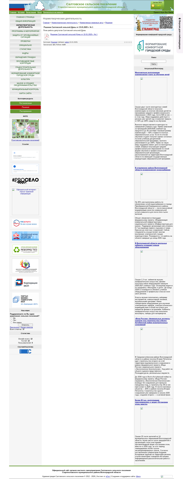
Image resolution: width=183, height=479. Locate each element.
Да (14, 318)
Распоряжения (25, 111)
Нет (14, 320)
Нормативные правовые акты (91, 23)
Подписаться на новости (53, 12)
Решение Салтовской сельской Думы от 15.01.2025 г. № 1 (73, 34)
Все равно (17, 323)
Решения (25, 107)
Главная (13, 12)
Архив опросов (27, 327)
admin (67, 42)
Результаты (14, 327)
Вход (40, 12)
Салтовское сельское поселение (25, 140)
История (21, 12)
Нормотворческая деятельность (65, 23)
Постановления (25, 103)
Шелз (138, 476)
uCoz (108, 476)
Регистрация (31, 12)
